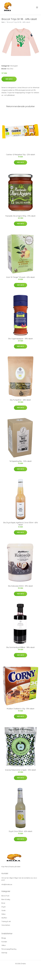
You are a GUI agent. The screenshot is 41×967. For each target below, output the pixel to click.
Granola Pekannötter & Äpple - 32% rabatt (20, 770)
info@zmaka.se (6, 884)
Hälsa (3, 914)
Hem (3, 22)
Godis (3, 910)
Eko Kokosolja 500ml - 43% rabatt (20, 586)
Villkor (3, 945)
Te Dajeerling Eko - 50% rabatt (20, 461)
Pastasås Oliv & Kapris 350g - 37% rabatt (20, 216)
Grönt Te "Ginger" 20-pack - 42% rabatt (20, 277)
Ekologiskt (14, 66)
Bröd (3, 903)
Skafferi (4, 918)
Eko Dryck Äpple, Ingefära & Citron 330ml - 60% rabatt (20, 524)
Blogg (3, 938)
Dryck (3, 907)
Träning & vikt (6, 921)
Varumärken (5, 925)
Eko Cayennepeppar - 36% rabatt (20, 339)
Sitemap (4, 953)
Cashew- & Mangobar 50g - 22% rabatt (20, 155)
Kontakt (4, 942)
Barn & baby (5, 899)
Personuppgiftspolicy (8, 949)
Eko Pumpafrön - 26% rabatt (20, 400)
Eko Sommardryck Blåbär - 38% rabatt (20, 647)
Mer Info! (9, 79)
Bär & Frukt (5, 896)
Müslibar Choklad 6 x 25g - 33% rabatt (20, 709)
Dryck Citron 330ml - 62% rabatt (20, 831)
